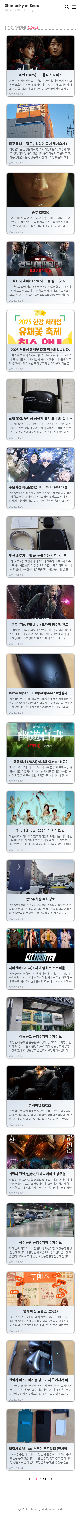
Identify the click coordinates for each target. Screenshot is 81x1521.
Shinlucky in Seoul (22, 5)
